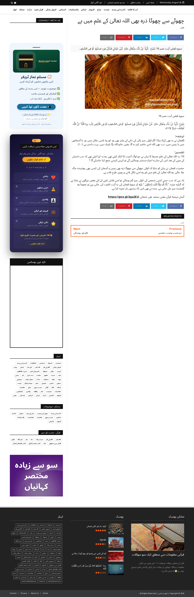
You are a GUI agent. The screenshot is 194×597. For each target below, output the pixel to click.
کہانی (38, 395)
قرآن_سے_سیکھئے (55, 443)
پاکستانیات (74, 10)
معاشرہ (22, 387)
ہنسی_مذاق (42, 577)
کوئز (15, 10)
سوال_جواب (17, 553)
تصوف (45, 371)
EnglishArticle (54, 581)
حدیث (53, 375)
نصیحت (49, 391)
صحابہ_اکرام (28, 383)
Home (45, 593)
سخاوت (46, 379)
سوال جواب (29, 379)
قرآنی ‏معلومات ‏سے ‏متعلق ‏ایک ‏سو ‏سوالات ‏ (158, 554)
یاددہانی (22, 395)
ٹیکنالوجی (20, 391)
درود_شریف (57, 549)
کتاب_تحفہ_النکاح (34, 443)
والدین (28, 391)
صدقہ (21, 10)
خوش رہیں (25, 545)
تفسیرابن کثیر (34, 371)
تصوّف (37, 537)
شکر (36, 383)
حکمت (39, 375)
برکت (15, 367)
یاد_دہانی (32, 577)
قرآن (46, 387)
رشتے (17, 375)
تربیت (59, 371)
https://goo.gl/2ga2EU (123, 197)
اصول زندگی (51, 10)
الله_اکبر (58, 439)
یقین (182, 27)
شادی (83, 10)
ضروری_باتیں (49, 561)
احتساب (58, 363)
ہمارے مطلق (135, 2)
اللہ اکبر (37, 367)
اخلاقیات (33, 363)
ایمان (22, 367)
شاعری (44, 383)
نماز (42, 391)
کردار (44, 395)
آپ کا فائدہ (132, 10)
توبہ (59, 375)
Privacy (24, 593)
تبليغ (14, 533)
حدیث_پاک (39, 439)
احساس (62, 10)
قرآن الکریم (26, 561)
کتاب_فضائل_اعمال (19, 443)
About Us (35, 593)
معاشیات (58, 391)
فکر (53, 387)
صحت (106, 10)
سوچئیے (19, 379)
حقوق (46, 375)
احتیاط (50, 363)
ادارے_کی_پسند (118, 10)
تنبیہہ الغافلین (22, 371)
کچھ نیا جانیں (172, 9)
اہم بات (29, 367)
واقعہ (36, 391)
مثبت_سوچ (38, 387)
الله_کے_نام (46, 367)
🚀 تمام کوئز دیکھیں (36, 159)
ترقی (52, 371)
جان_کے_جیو (30, 413)
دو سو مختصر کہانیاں (116, 2)
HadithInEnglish (29, 581)
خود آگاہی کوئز (96, 2)
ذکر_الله (20, 439)
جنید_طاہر (19, 541)
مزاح (99, 10)
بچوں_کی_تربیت (42, 413)
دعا (32, 439)
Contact (13, 593)
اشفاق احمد (57, 529)
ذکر (23, 375)
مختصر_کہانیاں (56, 573)
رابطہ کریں (150, 2)
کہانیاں (30, 395)
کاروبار (92, 10)
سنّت (29, 10)
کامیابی (51, 395)
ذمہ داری (30, 375)
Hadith (42, 581)
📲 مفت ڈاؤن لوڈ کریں (36, 107)
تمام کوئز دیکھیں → (36, 244)
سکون (59, 383)
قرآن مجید (38, 10)
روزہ (59, 379)
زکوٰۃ (53, 379)
